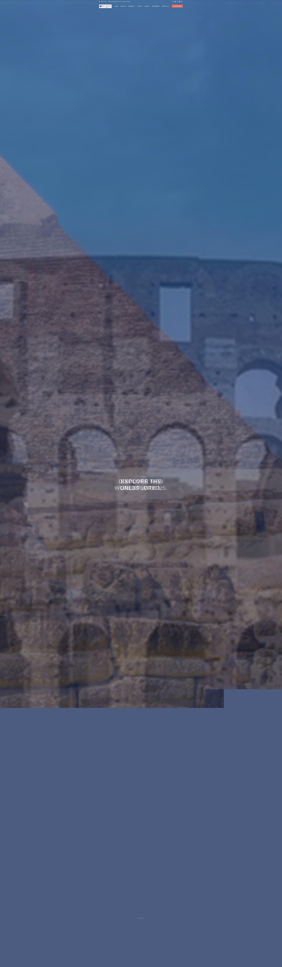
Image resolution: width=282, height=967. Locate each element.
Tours (139, 6)
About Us (123, 6)
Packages (131, 6)
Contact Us (165, 6)
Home (116, 6)
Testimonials (155, 6)
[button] (138, 918)
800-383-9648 (177, 6)
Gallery (147, 6)
